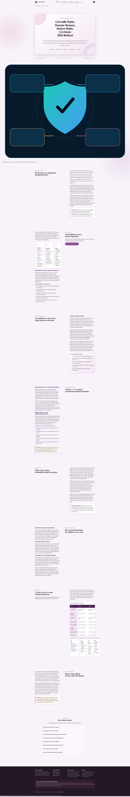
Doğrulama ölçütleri (56, 771)
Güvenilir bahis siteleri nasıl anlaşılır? (51, 727)
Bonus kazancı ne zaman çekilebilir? (50, 748)
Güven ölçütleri (64, 2)
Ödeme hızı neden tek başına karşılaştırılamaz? (53, 745)
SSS (81, 2)
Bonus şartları (70, 2)
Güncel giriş (58, 1)
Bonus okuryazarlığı (56, 773)
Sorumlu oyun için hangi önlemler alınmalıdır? (53, 752)
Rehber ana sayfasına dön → (72, 243)
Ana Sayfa (36, 5)
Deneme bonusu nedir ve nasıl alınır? (51, 730)
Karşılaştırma (77, 2)
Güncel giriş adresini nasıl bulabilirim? (51, 741)
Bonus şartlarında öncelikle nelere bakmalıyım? (53, 738)
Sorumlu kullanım (56, 775)
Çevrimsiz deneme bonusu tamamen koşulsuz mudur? (54, 734)
